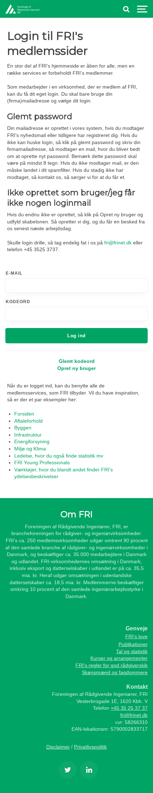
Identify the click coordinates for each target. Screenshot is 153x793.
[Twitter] (67, 770)
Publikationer (133, 644)
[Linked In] (89, 770)
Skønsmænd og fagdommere (115, 672)
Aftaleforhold (28, 421)
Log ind (76, 335)
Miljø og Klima (30, 448)
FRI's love (136, 636)
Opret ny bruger (76, 368)
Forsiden (24, 414)
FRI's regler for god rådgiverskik (111, 665)
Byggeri (22, 427)
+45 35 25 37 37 (129, 708)
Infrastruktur (28, 435)
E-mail (14, 273)
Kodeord (18, 302)
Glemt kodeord (77, 361)
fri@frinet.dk (118, 242)
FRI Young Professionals (42, 462)
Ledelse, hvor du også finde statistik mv (58, 456)
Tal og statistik (132, 651)
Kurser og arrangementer (119, 658)
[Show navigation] (142, 9)
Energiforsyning (31, 441)
